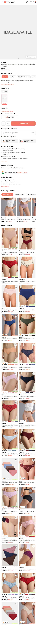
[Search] (27, 2)
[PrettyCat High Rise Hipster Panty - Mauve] (10, 296)
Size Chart (11, 117)
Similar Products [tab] (7, 194)
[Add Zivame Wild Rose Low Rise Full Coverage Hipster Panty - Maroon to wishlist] (33, 460)
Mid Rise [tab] (12, 77)
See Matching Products (7, 84)
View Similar (32, 57)
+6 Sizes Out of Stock (7, 111)
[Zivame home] (9, 2)
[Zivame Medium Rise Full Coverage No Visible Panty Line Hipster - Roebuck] (8, 207)
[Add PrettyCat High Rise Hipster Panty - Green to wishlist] (33, 258)
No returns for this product (28, 140)
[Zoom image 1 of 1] (18, 32)
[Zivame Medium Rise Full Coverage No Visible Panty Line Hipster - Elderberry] (24, 207)
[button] (2, 2)
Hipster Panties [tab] (19, 194)
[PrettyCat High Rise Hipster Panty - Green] (27, 267)
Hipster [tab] (5, 77)
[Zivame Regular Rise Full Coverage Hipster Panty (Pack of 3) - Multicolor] (10, 267)
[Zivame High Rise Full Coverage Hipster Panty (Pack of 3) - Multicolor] (10, 238)
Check (33, 133)
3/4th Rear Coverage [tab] (23, 77)
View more (4, 161)
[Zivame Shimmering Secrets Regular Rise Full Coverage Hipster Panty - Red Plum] (27, 238)
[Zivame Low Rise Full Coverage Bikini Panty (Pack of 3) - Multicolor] (10, 555)
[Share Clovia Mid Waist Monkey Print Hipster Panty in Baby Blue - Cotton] (3, 123)
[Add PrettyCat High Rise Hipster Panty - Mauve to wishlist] (16, 287)
